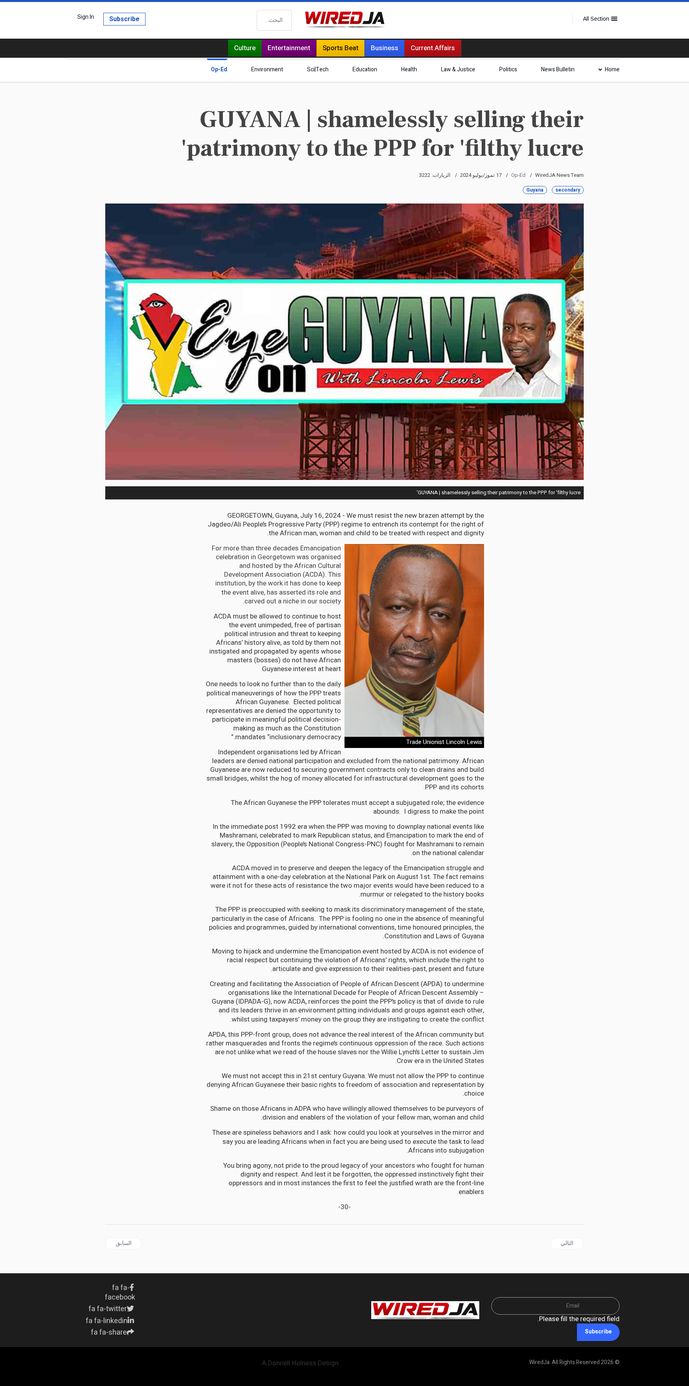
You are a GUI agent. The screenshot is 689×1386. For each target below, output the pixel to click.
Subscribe (124, 19)
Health (409, 69)
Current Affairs (433, 48)
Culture (245, 48)
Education (364, 69)
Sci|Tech (318, 69)
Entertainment (289, 48)
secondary (567, 190)
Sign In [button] (85, 17)
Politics (508, 69)
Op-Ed (219, 69)
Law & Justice (458, 69)
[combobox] (274, 20)
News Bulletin (558, 69)
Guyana (534, 190)
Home (612, 69)
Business (384, 48)
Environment (267, 69)
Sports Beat (340, 48)
